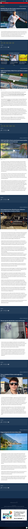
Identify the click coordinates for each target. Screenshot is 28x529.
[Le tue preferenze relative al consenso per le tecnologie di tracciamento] (26, 527)
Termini (18, 522)
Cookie (20, 522)
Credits (22, 522)
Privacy (16, 522)
